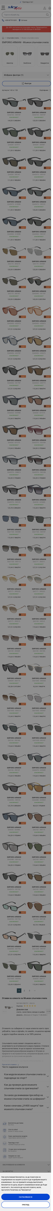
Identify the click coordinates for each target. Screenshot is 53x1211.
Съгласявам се (25, 1197)
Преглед (25, 1205)
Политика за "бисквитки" (20, 1190)
